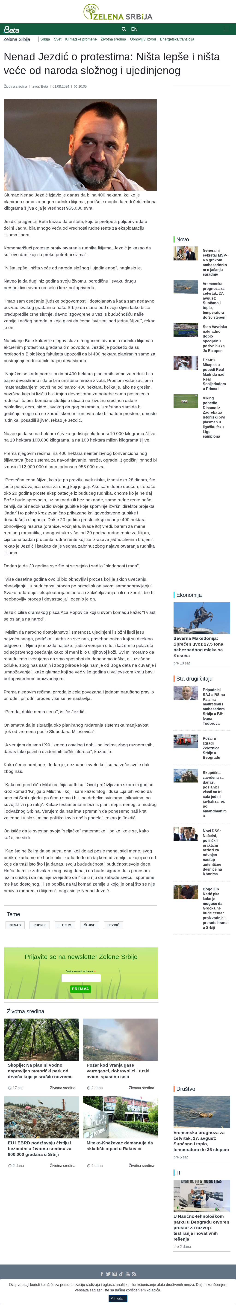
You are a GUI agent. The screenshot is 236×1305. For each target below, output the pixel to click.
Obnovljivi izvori (143, 39)
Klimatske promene (81, 39)
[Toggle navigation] (226, 29)
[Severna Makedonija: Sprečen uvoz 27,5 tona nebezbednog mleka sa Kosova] (202, 618)
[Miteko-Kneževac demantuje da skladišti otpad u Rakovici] (120, 1117)
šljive (89, 925)
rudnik (39, 925)
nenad (15, 925)
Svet (57, 39)
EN (134, 29)
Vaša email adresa (81, 971)
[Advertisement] (202, 158)
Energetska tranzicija (177, 39)
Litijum (65, 925)
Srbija (45, 39)
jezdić (113, 925)
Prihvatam (118, 1298)
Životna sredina (113, 39)
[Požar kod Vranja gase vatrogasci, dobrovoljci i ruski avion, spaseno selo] (120, 1040)
